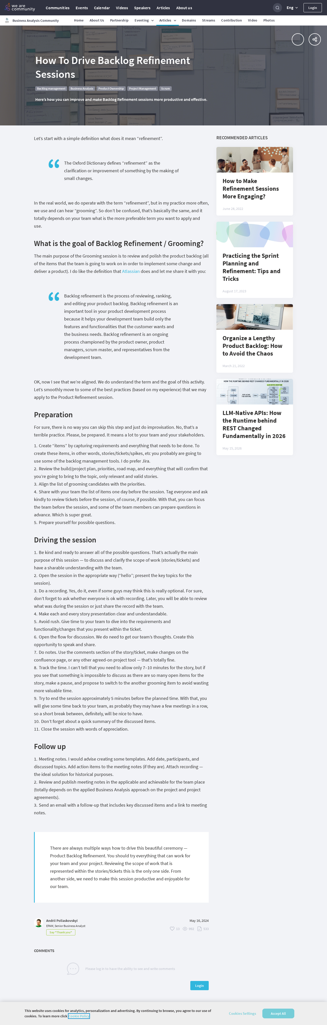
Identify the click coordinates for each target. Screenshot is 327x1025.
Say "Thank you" (61, 932)
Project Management (142, 88)
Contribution (231, 20)
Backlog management (51, 88)
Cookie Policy (78, 1016)
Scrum (165, 88)
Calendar (102, 7)
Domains (189, 20)
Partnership (119, 20)
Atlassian (131, 271)
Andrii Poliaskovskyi (62, 920)
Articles (163, 7)
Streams (208, 20)
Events (82, 7)
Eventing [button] (142, 20)
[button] (293, 7)
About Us (97, 20)
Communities (57, 7)
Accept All (278, 1013)
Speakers (142, 7)
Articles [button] (165, 20)
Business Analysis (82, 88)
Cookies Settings (242, 1013)
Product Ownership (111, 88)
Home (79, 20)
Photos (269, 20)
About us (184, 7)
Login (312, 7)
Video (252, 20)
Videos (122, 7)
